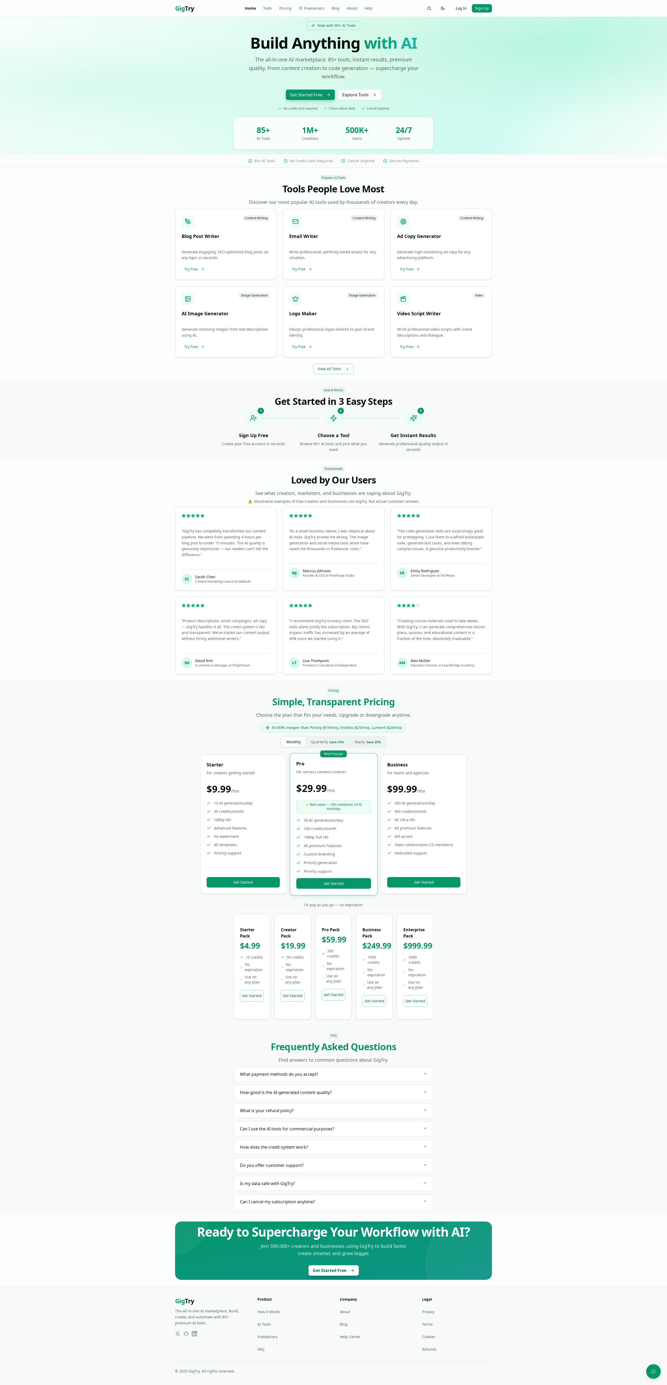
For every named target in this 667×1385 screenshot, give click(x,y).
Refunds (429, 1349)
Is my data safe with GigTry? (267, 1183)
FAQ (260, 1349)
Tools (267, 8)
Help (369, 8)
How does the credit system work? (274, 1147)
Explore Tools (355, 95)
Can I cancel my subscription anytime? (277, 1202)
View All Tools (329, 368)
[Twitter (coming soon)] (177, 1333)
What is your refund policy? (267, 1110)
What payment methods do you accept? (279, 1074)
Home (250, 8)
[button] (225, 244)
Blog (335, 8)
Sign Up (482, 8)
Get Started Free (306, 95)
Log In (461, 8)
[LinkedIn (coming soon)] (194, 1333)
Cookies (428, 1336)
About (352, 8)
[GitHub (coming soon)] (186, 1333)
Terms (427, 1324)
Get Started (243, 882)
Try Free (191, 269)
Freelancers (314, 8)
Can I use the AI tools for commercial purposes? (287, 1129)
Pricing (285, 8)
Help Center (350, 1336)
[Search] (429, 8)
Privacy (428, 1311)
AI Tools (264, 1324)
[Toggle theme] (442, 8)
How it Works (268, 1311)
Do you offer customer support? (272, 1165)
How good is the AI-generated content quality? (286, 1092)
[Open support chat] (653, 1371)
